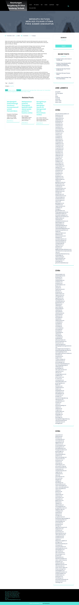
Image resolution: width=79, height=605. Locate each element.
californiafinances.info (60, 534)
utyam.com (57, 404)
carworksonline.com (60, 458)
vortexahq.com (58, 136)
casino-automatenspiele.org (61, 487)
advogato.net (58, 479)
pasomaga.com (58, 417)
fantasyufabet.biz (59, 308)
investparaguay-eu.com (60, 374)
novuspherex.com (59, 145)
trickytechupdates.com (60, 573)
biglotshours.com (59, 298)
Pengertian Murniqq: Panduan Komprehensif (63, 69)
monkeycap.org (59, 473)
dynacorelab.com (59, 130)
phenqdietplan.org (59, 393)
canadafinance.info (59, 536)
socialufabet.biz (59, 322)
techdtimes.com (59, 281)
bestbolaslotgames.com (60, 227)
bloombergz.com (59, 482)
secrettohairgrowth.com (61, 519)
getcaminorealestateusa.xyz (61, 262)
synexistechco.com (59, 131)
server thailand (13, 595)
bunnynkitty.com (59, 522)
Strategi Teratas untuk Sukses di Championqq (63, 59)
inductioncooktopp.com (60, 240)
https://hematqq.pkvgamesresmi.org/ (13, 599)
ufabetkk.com (58, 503)
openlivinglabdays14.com (61, 351)
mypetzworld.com (59, 371)
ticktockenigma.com (59, 200)
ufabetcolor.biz (58, 316)
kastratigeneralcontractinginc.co (62, 349)
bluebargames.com (59, 446)
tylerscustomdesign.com (61, 457)
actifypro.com (58, 158)
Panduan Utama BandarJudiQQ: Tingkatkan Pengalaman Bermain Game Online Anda (63, 64)
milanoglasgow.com (59, 549)
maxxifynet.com (59, 127)
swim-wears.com (59, 452)
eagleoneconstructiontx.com (62, 216)
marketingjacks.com (60, 570)
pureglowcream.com (60, 517)
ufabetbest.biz (58, 325)
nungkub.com (58, 410)
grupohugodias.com (60, 383)
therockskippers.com (60, 554)
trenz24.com (58, 493)
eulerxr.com (58, 201)
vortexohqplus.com (59, 166)
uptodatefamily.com (59, 401)
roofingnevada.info (59, 243)
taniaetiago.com (59, 414)
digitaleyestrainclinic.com (61, 564)
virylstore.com (58, 461)
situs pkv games (59, 93)
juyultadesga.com (59, 368)
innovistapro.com (59, 163)
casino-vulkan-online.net (61, 560)
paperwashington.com (60, 233)
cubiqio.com (58, 180)
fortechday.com (58, 261)
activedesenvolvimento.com (61, 221)
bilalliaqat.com (58, 237)
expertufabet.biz (59, 307)
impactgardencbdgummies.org (62, 419)
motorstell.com (58, 463)
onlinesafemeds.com (60, 301)
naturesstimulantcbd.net (61, 420)
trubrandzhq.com (59, 149)
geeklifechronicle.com (60, 182)
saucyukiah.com (59, 435)
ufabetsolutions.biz (59, 320)
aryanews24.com (59, 356)
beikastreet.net (58, 436)
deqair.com (57, 384)
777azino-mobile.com (60, 359)
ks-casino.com (58, 378)
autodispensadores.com (60, 239)
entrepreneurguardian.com (61, 230)
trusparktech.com (59, 148)
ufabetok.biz (58, 334)
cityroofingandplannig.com (61, 365)
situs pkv (14, 594)
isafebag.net (58, 481)
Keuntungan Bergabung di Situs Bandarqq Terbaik (16, 5)
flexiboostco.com (59, 115)
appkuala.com (58, 514)
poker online (58, 100)
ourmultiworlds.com (60, 439)
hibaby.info (58, 231)
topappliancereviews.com (61, 572)
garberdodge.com (59, 451)
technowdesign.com (59, 362)
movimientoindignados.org (61, 398)
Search (63, 38)
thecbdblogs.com (59, 578)
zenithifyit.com (58, 137)
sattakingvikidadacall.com (61, 225)
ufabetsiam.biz (58, 310)
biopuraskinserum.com (60, 533)
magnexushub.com (59, 295)
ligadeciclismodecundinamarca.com (63, 249)
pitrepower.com (59, 561)
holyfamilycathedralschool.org (62, 254)
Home (30, 4)
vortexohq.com (58, 186)
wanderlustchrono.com (60, 195)
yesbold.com (58, 287)
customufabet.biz (59, 328)
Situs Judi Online (32, 8)
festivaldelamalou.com (60, 448)
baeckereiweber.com (60, 274)
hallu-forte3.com (59, 551)
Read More (10, 120)
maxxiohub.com (59, 139)
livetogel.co (58, 209)
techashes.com (58, 277)
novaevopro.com (59, 146)
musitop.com (58, 402)
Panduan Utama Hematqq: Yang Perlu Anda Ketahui (63, 78)
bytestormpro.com (59, 194)
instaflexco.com (58, 161)
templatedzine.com (59, 390)
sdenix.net (57, 475)
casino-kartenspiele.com (61, 485)
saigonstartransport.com (61, 527)
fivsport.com (58, 389)
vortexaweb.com (59, 142)
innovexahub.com (59, 128)
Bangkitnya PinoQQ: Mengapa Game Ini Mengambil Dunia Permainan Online (41, 108)
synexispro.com (59, 246)
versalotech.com (59, 170)
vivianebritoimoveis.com (60, 470)
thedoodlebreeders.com (60, 381)
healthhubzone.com (60, 289)
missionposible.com (59, 566)
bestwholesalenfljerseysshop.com (63, 350)
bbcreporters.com (59, 343)
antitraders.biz (58, 354)
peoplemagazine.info (60, 275)
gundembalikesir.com (60, 284)
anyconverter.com (59, 497)
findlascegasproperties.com (61, 212)
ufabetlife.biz (58, 319)
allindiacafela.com (59, 557)
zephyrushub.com (59, 118)
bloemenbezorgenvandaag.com (62, 518)
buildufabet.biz (58, 338)
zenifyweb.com (58, 207)
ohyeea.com (58, 407)
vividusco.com (58, 134)
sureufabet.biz (58, 326)
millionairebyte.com (59, 259)
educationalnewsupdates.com (62, 113)
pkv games (36, 4)
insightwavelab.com (59, 189)
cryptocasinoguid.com (60, 344)
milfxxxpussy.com (59, 399)
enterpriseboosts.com (60, 484)
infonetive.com (58, 530)
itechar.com (58, 286)
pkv (56, 94)
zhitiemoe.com (58, 408)
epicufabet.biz (58, 331)
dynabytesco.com (59, 176)
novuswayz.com (59, 157)
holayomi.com (58, 248)
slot (41, 4)
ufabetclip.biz (58, 305)
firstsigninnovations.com (61, 449)
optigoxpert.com (59, 155)
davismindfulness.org (60, 258)
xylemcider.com (58, 413)
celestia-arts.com (59, 443)
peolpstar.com (58, 455)
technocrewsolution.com (61, 467)
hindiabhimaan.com (59, 575)
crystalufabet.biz (59, 332)
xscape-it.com (58, 357)
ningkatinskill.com (59, 387)
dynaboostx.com (59, 160)
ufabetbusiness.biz (59, 313)
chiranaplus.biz (58, 545)
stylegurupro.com (59, 178)
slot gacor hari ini (15, 597)
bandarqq (57, 97)
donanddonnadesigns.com (61, 215)
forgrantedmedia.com (60, 454)
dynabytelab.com (59, 121)
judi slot (9, 591)
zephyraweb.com (59, 140)
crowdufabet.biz (59, 337)
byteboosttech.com (59, 293)
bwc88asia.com (58, 375)
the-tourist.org (58, 478)
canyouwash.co (58, 278)
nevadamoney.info (59, 537)
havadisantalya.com (59, 280)
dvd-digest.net (58, 542)
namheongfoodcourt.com (61, 548)
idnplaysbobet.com (59, 224)
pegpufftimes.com (59, 442)
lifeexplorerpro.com (59, 191)
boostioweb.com (59, 116)
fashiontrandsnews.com (60, 341)
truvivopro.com (58, 133)
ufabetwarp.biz (58, 304)
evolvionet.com (58, 122)
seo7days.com (58, 515)
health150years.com (60, 464)
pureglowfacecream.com (61, 508)
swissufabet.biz (58, 311)
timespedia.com (59, 499)
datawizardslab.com (59, 179)
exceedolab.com (59, 173)
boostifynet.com (59, 151)
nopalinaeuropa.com (60, 422)
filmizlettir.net (58, 438)
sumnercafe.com (59, 395)
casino (46, 4)
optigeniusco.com (59, 143)
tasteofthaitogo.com (60, 521)
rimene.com (58, 539)
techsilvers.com (58, 386)
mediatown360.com (59, 563)
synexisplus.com (59, 124)
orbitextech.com (59, 204)
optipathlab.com (59, 119)
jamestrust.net (58, 491)
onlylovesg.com (58, 219)
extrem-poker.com (59, 377)
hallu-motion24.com (60, 552)
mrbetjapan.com (59, 511)
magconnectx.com (59, 245)
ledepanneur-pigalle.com (61, 540)
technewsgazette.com (60, 506)
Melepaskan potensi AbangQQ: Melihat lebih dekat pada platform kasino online (27, 107)
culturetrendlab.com (60, 197)
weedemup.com (59, 234)
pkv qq (6, 598)
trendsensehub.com (60, 198)
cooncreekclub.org (59, 441)
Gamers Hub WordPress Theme (36, 603)
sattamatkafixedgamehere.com (62, 228)
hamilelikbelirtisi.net (60, 169)
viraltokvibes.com (59, 469)
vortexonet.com (59, 125)
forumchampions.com (60, 445)
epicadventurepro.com (60, 188)
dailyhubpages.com (59, 222)
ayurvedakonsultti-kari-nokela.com (63, 353)
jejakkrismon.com (59, 500)
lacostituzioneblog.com (60, 405)
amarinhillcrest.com (59, 476)
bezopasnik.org (59, 524)
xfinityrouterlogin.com (60, 569)
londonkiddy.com (59, 255)
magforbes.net (58, 472)
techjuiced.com (58, 292)
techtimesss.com (59, 460)
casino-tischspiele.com (60, 488)
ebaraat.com (58, 290)
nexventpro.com (59, 152)
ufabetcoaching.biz (59, 256)
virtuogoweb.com (59, 296)
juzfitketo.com (58, 416)
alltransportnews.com (60, 340)
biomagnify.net (58, 423)
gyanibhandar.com (59, 302)
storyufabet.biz (58, 329)
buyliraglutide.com (59, 299)
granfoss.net (58, 555)
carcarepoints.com (59, 380)
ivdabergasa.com (59, 366)
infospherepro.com (59, 183)
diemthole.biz (58, 502)
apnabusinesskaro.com (60, 581)
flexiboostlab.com (59, 164)
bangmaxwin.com (59, 528)
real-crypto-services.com (61, 369)
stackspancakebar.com (60, 546)
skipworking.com (59, 494)
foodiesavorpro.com (60, 185)
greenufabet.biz (59, 314)
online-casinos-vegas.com (61, 567)
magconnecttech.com (60, 206)
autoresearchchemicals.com (61, 579)
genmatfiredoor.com (60, 210)
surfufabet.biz (58, 323)
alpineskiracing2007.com (61, 558)
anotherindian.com (59, 411)
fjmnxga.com (58, 525)
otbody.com (58, 490)
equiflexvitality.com (59, 218)
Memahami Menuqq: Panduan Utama (63, 73)
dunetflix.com (58, 396)
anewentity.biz (58, 512)
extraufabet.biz (58, 317)
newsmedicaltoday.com (60, 242)
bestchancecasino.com (60, 236)
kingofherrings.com (59, 509)
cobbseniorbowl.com (60, 360)
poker (56, 96)
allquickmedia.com (59, 505)
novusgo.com (58, 192)
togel (57, 4)
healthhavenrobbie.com (60, 213)
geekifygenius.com (59, 203)
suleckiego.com (58, 582)
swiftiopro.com (58, 167)
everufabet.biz (58, 335)
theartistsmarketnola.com (61, 543)
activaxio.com (58, 175)
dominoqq (57, 99)
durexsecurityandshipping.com (62, 363)
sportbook (51, 4)
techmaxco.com (58, 172)
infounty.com (58, 372)
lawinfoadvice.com (59, 392)
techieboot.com (58, 283)
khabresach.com (59, 576)
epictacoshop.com (59, 531)
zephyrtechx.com (59, 154)
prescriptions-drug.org (60, 466)
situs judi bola (15, 591)
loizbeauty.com (58, 496)
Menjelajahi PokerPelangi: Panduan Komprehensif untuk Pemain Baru (12, 106)
